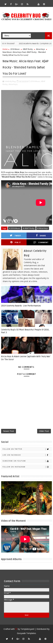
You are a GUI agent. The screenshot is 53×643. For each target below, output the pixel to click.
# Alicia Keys (42, 228)
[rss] (27, 4)
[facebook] (11, 4)
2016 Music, (35, 81)
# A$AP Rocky (28, 228)
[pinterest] (44, 4)
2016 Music (15, 49)
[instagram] (22, 4)
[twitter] (5, 4)
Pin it (18, 242)
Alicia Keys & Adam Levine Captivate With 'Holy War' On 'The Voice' (25, 358)
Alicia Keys (40, 49)
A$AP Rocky (28, 49)
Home (5, 49)
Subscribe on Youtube (14, 461)
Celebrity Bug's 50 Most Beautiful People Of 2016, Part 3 (25, 331)
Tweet (18, 235)
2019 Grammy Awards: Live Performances (21, 305)
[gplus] (16, 4)
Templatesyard (27, 629)
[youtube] (38, 4)
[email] (33, 3)
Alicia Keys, (13, 84)
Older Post (44, 431)
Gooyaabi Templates (26, 633)
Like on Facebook (12, 455)
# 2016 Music (14, 228)
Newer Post (8, 431)
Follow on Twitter (12, 449)
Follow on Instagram (14, 467)
